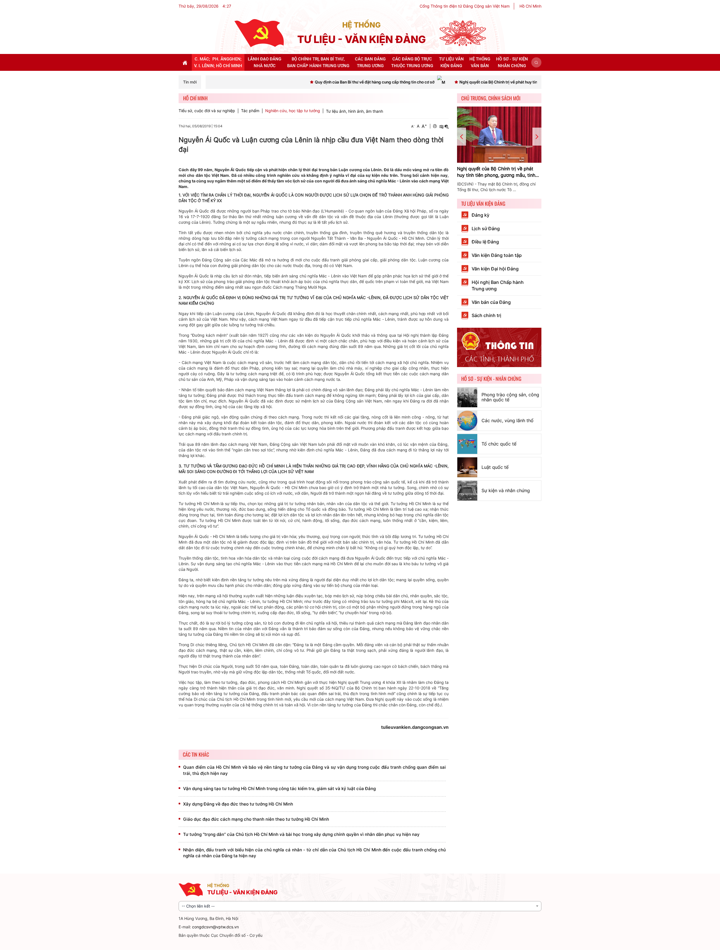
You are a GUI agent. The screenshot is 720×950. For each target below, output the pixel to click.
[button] (536, 62)
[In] (435, 126)
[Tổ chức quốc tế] (467, 444)
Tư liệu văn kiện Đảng (483, 203)
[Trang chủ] (259, 32)
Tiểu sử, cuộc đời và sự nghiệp (207, 110)
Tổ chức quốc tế (499, 444)
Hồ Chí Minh (530, 6)
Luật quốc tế (495, 467)
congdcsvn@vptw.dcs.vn (215, 926)
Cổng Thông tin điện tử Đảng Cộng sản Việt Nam (465, 6)
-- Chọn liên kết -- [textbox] (198, 906)
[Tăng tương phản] (441, 126)
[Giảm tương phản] (447, 126)
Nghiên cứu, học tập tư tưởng (292, 110)
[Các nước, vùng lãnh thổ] (467, 421)
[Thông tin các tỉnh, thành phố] (499, 347)
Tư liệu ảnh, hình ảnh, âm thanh (354, 111)
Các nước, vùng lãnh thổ (508, 420)
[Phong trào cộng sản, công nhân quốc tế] (467, 397)
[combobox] (360, 906)
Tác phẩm (250, 110)
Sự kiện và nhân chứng (506, 490)
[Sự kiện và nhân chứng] (467, 491)
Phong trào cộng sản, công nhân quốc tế (510, 397)
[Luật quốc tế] (467, 467)
